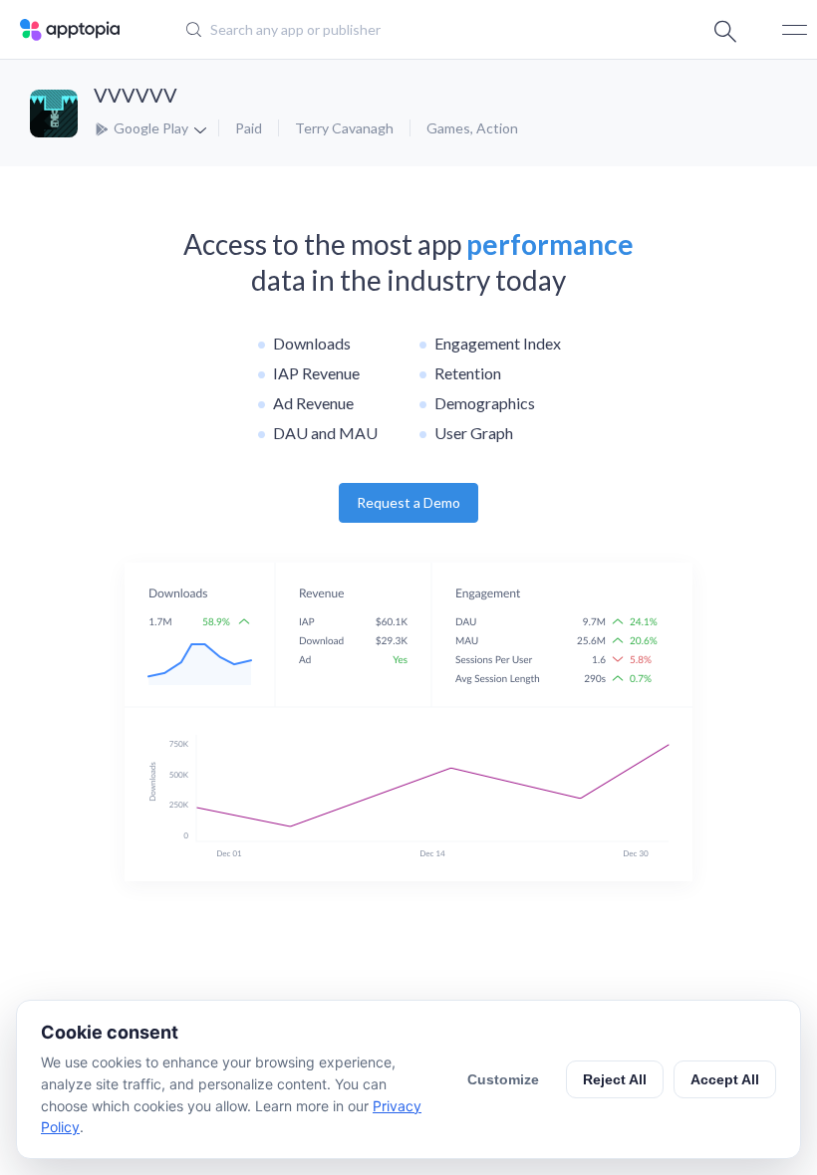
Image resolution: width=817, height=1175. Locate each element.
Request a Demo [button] (408, 502)
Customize (503, 1079)
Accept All (724, 1079)
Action (497, 127)
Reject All (615, 1079)
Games (448, 127)
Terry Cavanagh (344, 127)
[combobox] (394, 30)
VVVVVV (135, 95)
